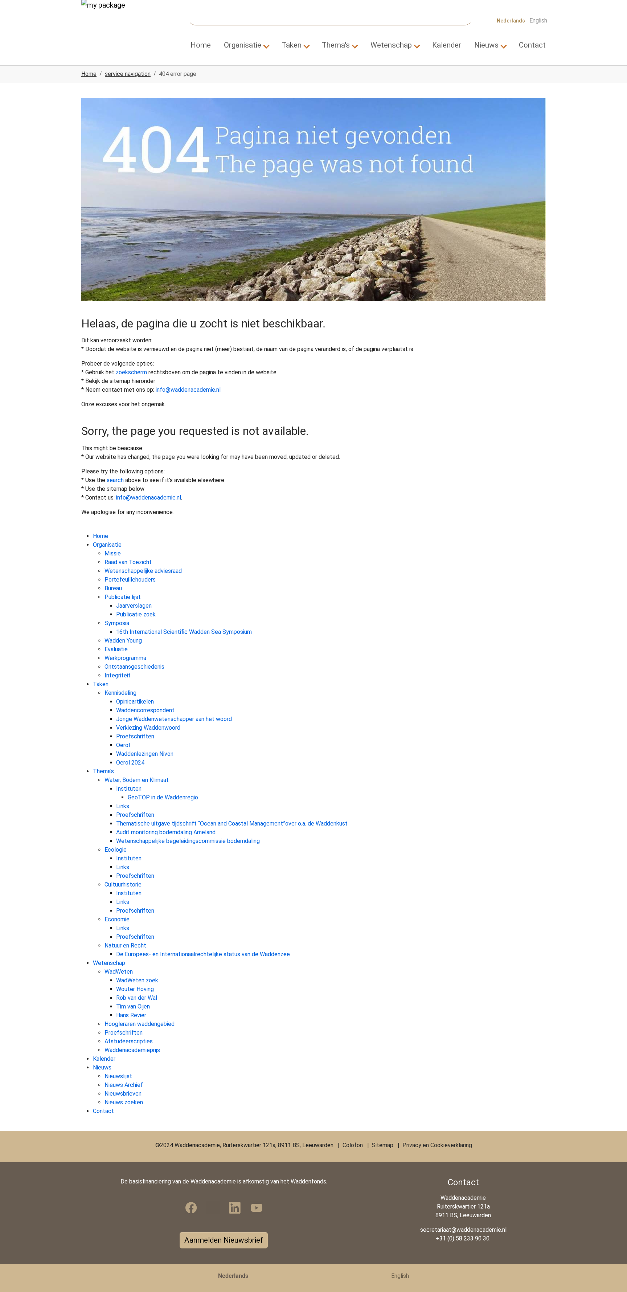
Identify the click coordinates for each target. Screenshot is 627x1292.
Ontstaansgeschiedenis (134, 666)
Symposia (116, 623)
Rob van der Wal (136, 997)
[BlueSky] (213, 1207)
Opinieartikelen (135, 701)
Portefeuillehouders (130, 579)
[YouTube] (256, 1207)
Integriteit (117, 675)
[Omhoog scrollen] (611, 1276)
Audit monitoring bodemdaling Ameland (166, 832)
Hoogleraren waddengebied (139, 1023)
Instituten (129, 788)
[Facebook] (191, 1207)
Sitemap (382, 1145)
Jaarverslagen (134, 605)
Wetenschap (109, 962)
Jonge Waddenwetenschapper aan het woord (174, 719)
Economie (117, 919)
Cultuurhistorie (123, 884)
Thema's (103, 771)
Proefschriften (135, 736)
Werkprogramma (125, 658)
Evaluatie (116, 649)
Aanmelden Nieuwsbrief (223, 1240)
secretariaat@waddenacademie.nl (463, 1229)
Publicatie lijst (122, 597)
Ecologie (115, 849)
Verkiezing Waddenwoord (148, 727)
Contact (103, 1111)
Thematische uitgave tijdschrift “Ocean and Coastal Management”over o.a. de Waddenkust (232, 823)
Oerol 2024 (130, 762)
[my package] (114, 20)
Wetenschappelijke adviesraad (143, 570)
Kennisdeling (120, 692)
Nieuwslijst (118, 1076)
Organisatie (107, 544)
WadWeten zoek (137, 980)
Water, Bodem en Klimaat (136, 780)
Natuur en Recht (125, 945)
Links (122, 806)
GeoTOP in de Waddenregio (163, 797)
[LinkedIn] (234, 1207)
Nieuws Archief (123, 1084)
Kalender (104, 1058)
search (115, 480)
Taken (100, 684)
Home (100, 536)
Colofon (353, 1145)
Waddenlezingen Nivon (144, 753)
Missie (112, 553)
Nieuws (102, 1067)
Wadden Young (123, 640)
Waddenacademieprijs (132, 1050)
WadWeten (118, 971)
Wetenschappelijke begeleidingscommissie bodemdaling (188, 840)
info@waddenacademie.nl (188, 389)
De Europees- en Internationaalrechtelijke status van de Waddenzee (203, 954)
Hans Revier (131, 1015)
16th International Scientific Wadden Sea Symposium (184, 631)
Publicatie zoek (136, 614)
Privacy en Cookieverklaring (437, 1145)
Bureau (113, 588)
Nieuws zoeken (123, 1102)
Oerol (123, 745)
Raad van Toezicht (128, 562)
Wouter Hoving (135, 989)
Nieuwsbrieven (123, 1093)
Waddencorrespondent (145, 710)
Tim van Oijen (133, 1006)
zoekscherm (131, 372)
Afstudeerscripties (128, 1041)
